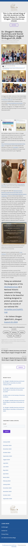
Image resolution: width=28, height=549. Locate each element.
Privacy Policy (4, 534)
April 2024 (5, 473)
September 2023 (7, 498)
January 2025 (6, 442)
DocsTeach (15, 147)
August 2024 (6, 459)
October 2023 (6, 495)
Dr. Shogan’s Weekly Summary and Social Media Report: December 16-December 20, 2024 (13, 390)
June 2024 (5, 466)
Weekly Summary (9, 342)
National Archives (20, 339)
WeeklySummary (14, 42)
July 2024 (5, 463)
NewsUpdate (16, 40)
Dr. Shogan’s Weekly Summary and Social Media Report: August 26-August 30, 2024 (14, 358)
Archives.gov (4, 527)
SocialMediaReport (5, 42)
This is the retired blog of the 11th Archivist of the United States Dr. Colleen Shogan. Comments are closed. (14, 17)
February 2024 (7, 481)
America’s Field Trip (7, 99)
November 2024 (7, 449)
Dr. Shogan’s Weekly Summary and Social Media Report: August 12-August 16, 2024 (13, 351)
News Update (17, 341)
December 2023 (7, 488)
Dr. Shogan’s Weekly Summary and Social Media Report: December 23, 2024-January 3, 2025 (13, 383)
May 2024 (5, 470)
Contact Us (4, 530)
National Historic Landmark (7, 341)
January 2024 (6, 484)
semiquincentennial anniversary (15, 103)
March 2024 (6, 477)
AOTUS (6, 339)
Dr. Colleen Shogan (12, 339)
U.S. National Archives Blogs (8, 537)
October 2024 (6, 452)
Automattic (13, 546)
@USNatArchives (11, 287)
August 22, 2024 (11, 322)
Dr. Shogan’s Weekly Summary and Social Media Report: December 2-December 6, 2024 (13, 409)
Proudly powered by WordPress (9, 545)
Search (20, 367)
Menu (14, 25)
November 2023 (7, 491)
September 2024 (7, 456)
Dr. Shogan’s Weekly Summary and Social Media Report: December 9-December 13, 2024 (13, 402)
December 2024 (7, 445)
